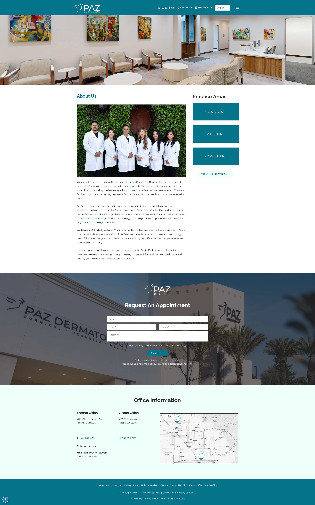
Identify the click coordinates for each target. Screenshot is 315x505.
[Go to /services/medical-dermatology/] (216, 134)
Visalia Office (211, 485)
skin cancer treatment (92, 218)
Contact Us (175, 485)
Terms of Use (167, 498)
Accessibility (136, 498)
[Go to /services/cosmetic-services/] (216, 156)
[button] (215, 174)
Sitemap (180, 498)
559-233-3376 (205, 7)
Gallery (127, 485)
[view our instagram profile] (166, 8)
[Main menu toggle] (237, 7)
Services (118, 485)
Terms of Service (177, 346)
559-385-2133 (129, 438)
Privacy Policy (165, 346)
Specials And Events (158, 485)
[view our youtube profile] (172, 8)
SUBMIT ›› (157, 353)
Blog (185, 485)
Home (101, 485)
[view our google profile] (159, 8)
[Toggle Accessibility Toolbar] (5, 500)
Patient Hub (139, 485)
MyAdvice (190, 492)
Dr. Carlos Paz (132, 182)
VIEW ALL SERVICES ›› (215, 174)
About (109, 485)
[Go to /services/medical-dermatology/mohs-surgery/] (216, 111)
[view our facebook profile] (169, 8)
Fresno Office (196, 485)
